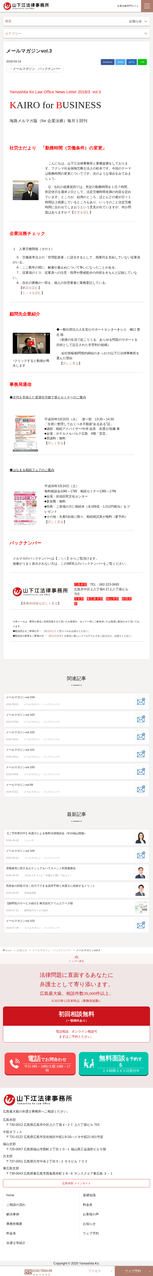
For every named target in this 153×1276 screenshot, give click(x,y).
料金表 (11, 1233)
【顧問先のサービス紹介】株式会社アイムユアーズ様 (39, 903)
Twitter (120, 62)
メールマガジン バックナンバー (37, 68)
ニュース (29, 840)
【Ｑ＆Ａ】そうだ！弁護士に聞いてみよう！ (48, 875)
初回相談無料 (76, 1016)
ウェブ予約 (91, 1233)
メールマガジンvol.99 (19, 784)
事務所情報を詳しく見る (40, 603)
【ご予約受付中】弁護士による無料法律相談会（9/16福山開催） (46, 833)
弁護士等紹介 (16, 1243)
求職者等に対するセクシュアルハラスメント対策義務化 (41, 868)
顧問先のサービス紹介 (36, 910)
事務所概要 (14, 1223)
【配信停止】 (50, 631)
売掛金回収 (30, 893)
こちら (62, 558)
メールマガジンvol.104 (20, 697)
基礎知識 (89, 1195)
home (10, 1195)
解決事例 (12, 1214)
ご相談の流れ (16, 1204)
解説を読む (30, 287)
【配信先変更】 (55, 636)
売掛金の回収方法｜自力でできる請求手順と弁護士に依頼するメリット (50, 885)
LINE (142, 62)
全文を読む (82, 212)
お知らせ (89, 1223)
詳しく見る (71, 363)
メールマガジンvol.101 (20, 749)
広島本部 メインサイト (76, 1183)
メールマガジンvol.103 (20, 714)
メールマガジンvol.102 (20, 732)
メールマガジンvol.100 (20, 767)
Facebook (107, 62)
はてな (132, 62)
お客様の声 (91, 1214)
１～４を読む (31, 293)
